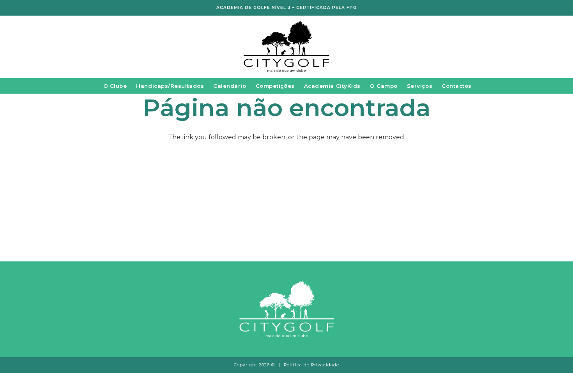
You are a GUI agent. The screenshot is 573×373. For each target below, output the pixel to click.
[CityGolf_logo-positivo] (286, 47)
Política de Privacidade (311, 365)
